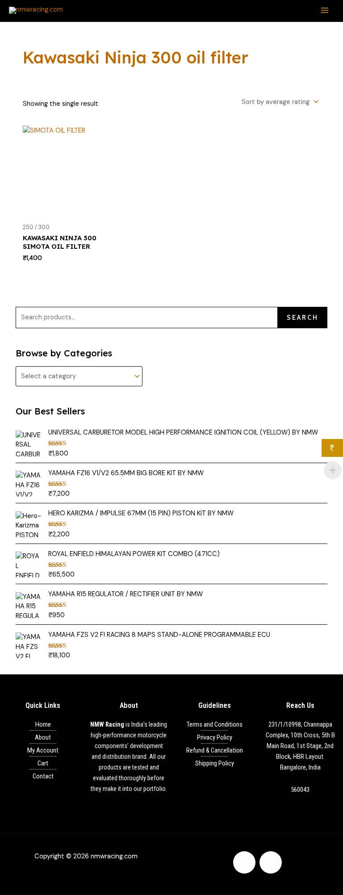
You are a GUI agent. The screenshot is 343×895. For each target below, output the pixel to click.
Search (302, 318)
